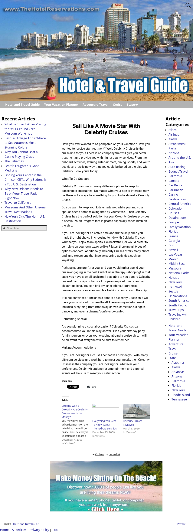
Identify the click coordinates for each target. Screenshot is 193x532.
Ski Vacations (177, 296)
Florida (173, 231)
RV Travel (175, 287)
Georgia (174, 241)
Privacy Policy (39, 530)
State (131, 105)
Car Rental (175, 185)
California (175, 176)
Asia (171, 162)
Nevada (173, 278)
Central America (179, 204)
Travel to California (18, 203)
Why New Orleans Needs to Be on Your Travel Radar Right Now (24, 193)
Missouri (174, 268)
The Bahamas (14, 161)
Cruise (117, 105)
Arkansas (178, 372)
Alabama (178, 363)
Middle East (176, 264)
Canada (173, 181)
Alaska (173, 139)
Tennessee (179, 399)
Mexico (173, 259)
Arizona (173, 153)
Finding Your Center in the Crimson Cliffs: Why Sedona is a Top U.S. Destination (26, 179)
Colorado (175, 208)
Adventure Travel (95, 105)
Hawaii (173, 250)
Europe (173, 222)
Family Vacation (179, 227)
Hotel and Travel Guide (22, 105)
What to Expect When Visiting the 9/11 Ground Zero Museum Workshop (25, 128)
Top (55, 530)
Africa (172, 130)
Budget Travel (178, 171)
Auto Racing (176, 167)
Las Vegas (175, 254)
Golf (171, 245)
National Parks (178, 273)
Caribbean (175, 190)
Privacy (181, 524)
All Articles (19, 530)
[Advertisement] (24, 293)
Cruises (99, 454)
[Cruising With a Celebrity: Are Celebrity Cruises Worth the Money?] (77, 424)
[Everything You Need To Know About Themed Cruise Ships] (105, 411)
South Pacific (177, 305)
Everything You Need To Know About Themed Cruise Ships (104, 424)
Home (4, 530)
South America (178, 301)
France (173, 236)
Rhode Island (181, 395)
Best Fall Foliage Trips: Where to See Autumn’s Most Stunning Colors (25, 142)
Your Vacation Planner (61, 105)
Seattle (173, 291)
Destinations (177, 218)
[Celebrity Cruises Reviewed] (136, 411)
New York (175, 282)
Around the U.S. (179, 157)
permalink (114, 454)
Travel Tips (176, 310)
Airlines (173, 134)
